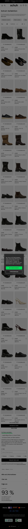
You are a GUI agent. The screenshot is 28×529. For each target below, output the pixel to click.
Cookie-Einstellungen (14, 271)
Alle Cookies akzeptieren (14, 267)
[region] (14, 264)
